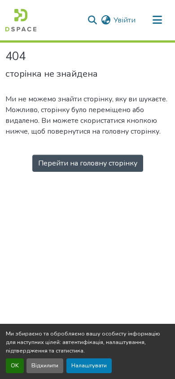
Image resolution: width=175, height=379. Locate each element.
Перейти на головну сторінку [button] (87, 163)
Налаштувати (89, 366)
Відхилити (44, 366)
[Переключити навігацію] (157, 20)
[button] (20, 20)
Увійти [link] (125, 20)
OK (15, 366)
